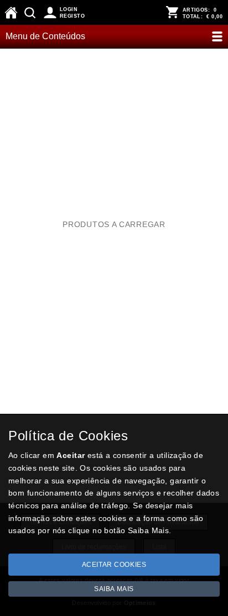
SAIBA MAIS (114, 589)
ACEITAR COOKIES (114, 564)
